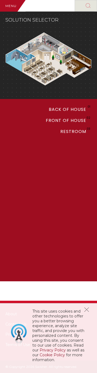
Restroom (73, 131)
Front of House (66, 120)
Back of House (67, 109)
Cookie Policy (52, 355)
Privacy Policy (53, 350)
